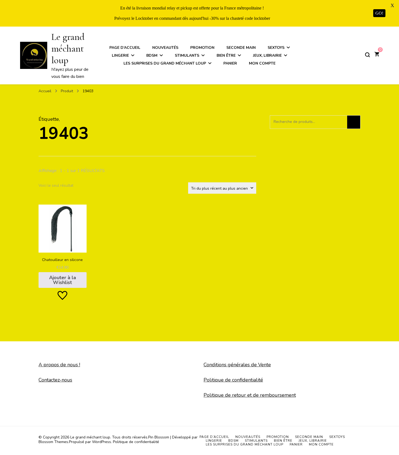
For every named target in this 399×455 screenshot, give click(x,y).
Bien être (226, 55)
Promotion (202, 47)
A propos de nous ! (59, 364)
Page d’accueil (124, 47)
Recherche (353, 122)
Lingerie (120, 55)
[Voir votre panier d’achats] (377, 55)
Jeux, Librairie (267, 55)
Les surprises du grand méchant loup (164, 63)
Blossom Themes (53, 441)
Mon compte (262, 63)
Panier (230, 63)
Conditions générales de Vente (237, 364)
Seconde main (241, 47)
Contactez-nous (55, 380)
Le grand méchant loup (67, 48)
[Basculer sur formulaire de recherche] (367, 54)
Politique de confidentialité (233, 380)
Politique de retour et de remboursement (250, 395)
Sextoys (276, 47)
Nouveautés (165, 47)
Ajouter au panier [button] (62, 243)
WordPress (101, 441)
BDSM (151, 55)
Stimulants (187, 55)
